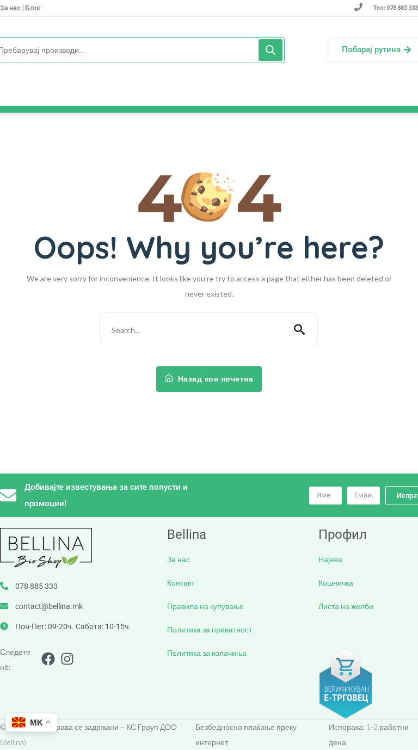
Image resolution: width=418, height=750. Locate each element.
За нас (11, 8)
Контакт (180, 582)
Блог (32, 8)
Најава (330, 559)
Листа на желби (345, 606)
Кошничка (335, 582)
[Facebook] (48, 658)
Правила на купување (205, 606)
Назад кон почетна (214, 379)
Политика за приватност (209, 629)
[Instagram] (67, 658)
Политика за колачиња (207, 652)
